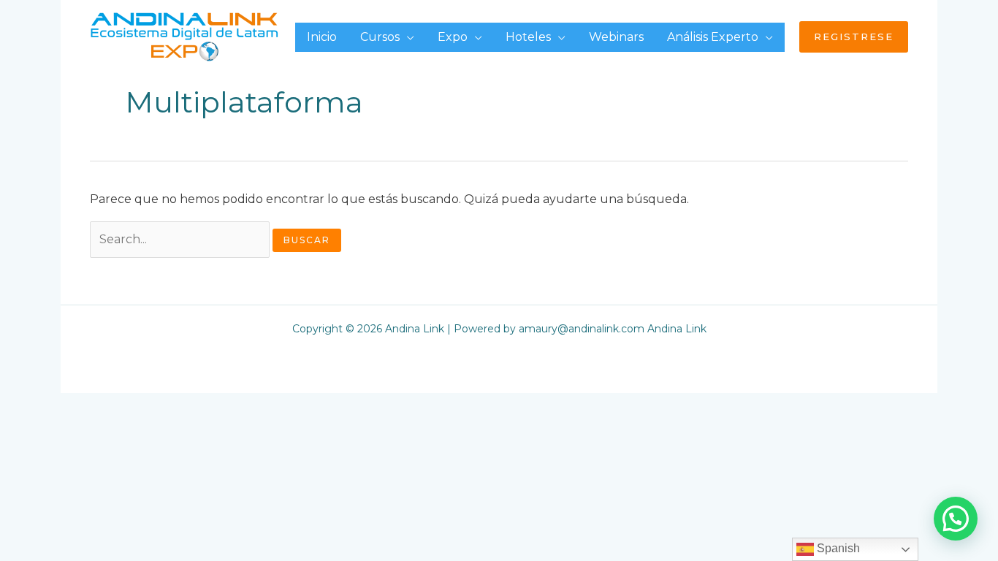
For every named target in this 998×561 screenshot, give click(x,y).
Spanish (837, 548)
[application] (407, 37)
